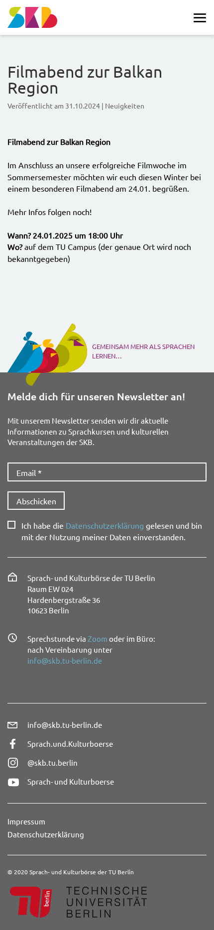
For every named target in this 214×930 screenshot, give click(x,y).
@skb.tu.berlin (52, 762)
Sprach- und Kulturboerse (70, 781)
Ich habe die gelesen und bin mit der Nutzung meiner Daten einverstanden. (111, 530)
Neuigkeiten (124, 105)
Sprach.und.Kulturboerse (70, 743)
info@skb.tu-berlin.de (64, 660)
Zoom (97, 638)
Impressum (26, 821)
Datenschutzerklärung (105, 525)
